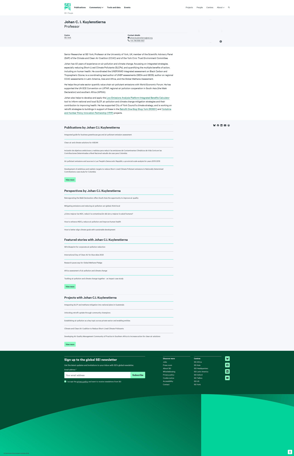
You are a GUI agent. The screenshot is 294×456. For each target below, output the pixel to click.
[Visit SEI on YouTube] (227, 378)
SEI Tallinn (198, 378)
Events (127, 7)
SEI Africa (198, 362)
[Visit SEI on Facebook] (227, 365)
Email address (70, 369)
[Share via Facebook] (218, 125)
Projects (189, 7)
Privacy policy (168, 374)
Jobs (165, 362)
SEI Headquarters (201, 368)
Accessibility (168, 381)
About (219, 7)
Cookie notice (168, 378)
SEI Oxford (198, 374)
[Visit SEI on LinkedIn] (227, 371)
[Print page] (229, 125)
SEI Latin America (201, 371)
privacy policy (82, 381)
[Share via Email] (225, 125)
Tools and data (113, 7)
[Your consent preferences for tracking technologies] (290, 452)
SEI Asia (197, 365)
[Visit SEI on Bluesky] (227, 358)
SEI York (67, 37)
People (200, 7)
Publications (80, 7)
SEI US (196, 381)
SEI (65, 13)
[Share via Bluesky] (214, 125)
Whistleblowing (169, 371)
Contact (166, 384)
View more (70, 179)
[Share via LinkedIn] (221, 125)
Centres (209, 7)
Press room (167, 365)
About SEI (167, 368)
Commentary (95, 7)
